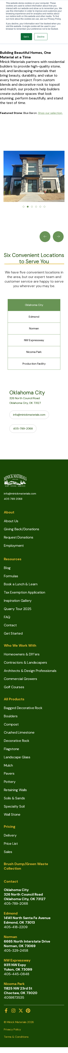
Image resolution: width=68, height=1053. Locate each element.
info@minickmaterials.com (29, 415)
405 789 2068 (13, 499)
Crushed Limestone (19, 732)
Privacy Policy (12, 1029)
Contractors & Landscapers (25, 662)
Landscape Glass (17, 757)
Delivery (10, 835)
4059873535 (14, 997)
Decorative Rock (16, 740)
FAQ (7, 617)
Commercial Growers (20, 678)
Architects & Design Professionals (30, 670)
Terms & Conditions (16, 1037)
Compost (11, 724)
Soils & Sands (14, 798)
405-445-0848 (16, 974)
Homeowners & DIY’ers (22, 654)
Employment (14, 545)
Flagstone (11, 749)
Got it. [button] (26, 36)
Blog (7, 568)
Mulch (8, 765)
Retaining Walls (15, 790)
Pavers (9, 773)
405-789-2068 (23, 428)
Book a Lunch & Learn (20, 584)
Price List (11, 843)
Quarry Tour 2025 (17, 609)
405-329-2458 (16, 950)
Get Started (13, 633)
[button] (23, 206)
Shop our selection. (50, 113)
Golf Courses (14, 687)
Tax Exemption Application (24, 592)
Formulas (11, 576)
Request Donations (18, 537)
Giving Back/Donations (21, 529)
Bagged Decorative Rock (23, 708)
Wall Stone (12, 814)
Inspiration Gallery (18, 600)
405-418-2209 (16, 927)
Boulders (10, 716)
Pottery (10, 781)
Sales (8, 851)
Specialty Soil (14, 806)
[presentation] (45, 236)
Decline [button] (40, 36)
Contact (10, 625)
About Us (11, 521)
